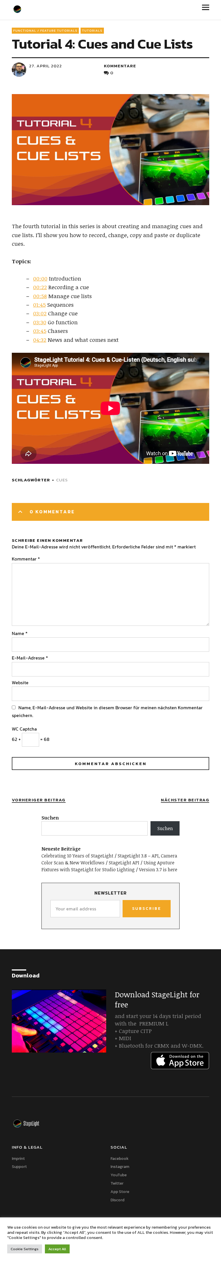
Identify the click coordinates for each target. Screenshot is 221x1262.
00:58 (40, 296)
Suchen (50, 818)
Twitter (116, 1183)
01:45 (39, 304)
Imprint (18, 1159)
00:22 (40, 287)
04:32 (39, 340)
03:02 (40, 313)
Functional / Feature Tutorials (45, 30)
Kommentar (26, 558)
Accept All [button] (57, 1249)
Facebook (119, 1159)
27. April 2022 (45, 65)
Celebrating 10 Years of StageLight (77, 856)
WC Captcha (24, 728)
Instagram (119, 1167)
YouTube (118, 1175)
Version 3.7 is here (158, 869)
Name (20, 633)
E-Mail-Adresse (30, 657)
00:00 (40, 278)
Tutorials (92, 30)
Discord (117, 1200)
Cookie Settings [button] (25, 1249)
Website (20, 682)
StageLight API (124, 862)
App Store (119, 1192)
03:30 (39, 322)
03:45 (39, 331)
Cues (62, 479)
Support (19, 1167)
